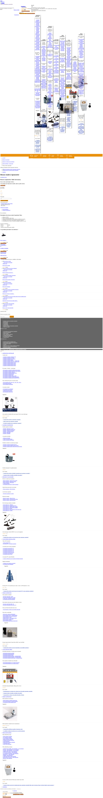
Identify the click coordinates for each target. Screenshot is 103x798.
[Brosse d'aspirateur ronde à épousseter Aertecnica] (11, 169)
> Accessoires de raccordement (37, 101)
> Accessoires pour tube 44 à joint (56, 68)
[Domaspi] (2, 1)
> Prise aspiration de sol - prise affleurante (62, 84)
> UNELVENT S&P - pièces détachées (81, 87)
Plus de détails (2, 185)
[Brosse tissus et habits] (7, 261)
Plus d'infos (5, 209)
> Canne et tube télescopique (43, 69)
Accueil (4, 157)
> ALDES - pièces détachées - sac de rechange (81, 70)
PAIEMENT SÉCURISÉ (44, 156)
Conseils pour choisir (7, 335)
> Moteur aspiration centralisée (81, 46)
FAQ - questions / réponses (8, 334)
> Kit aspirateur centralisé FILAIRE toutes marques (37, 58)
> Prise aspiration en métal (62, 87)
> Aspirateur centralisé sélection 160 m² (37, 43)
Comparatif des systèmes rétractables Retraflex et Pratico (68, 125)
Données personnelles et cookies (20, 349)
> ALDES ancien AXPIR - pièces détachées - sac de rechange (81, 64)
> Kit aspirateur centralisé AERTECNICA (37, 67)
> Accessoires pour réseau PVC (56, 70)
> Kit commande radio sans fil (37, 107)
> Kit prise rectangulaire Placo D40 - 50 (62, 61)
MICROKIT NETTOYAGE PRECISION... (10, 300)
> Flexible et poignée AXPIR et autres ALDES (44, 83)
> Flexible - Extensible (44, 60)
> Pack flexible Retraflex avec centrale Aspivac (68, 78)
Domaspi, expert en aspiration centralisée (10, 321)
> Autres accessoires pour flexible (44, 71)
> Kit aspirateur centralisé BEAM (38, 70)
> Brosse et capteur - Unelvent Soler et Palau (50, 73)
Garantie (4, 344)
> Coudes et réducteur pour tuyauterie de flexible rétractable (56, 80)
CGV (7, 349)
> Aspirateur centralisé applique (37, 29)
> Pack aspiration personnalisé (37, 95)
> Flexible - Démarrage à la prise (43, 47)
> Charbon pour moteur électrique (81, 48)
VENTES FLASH (53, 156)
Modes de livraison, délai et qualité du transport (11, 345)
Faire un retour (5, 333)
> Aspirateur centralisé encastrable (37, 23)
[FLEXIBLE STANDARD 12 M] (3, 246)
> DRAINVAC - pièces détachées (81, 83)
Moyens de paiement (6, 347)
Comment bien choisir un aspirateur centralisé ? (37, 142)
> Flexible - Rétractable (44, 58)
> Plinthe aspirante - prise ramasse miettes (62, 89)
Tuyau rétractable (7, 649)
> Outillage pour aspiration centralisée (56, 88)
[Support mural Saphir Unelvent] (3, 253)
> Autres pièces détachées (81, 57)
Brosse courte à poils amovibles (8, 307)
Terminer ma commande (26, 11)
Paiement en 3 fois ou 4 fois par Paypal (10, 346)
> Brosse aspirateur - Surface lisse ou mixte (50, 34)
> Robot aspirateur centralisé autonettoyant (75, 63)
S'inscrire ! (11, 316)
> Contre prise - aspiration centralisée (62, 46)
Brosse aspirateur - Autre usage (8, 163)
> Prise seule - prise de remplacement (62, 78)
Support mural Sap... (3, 255)
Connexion (15, 790)
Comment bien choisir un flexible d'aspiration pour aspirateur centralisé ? (44, 119)
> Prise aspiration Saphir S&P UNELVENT (62, 96)
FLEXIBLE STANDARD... (4, 248)
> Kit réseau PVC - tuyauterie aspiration (56, 48)
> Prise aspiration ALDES (62, 94)
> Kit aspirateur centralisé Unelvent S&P (37, 74)
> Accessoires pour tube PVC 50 (56, 59)
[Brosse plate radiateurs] (7, 282)
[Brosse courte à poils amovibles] (8, 303)
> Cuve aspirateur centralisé (81, 44)
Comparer (21, 794)
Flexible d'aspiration (43, 40)
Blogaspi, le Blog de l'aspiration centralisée (10, 325)
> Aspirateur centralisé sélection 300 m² (37, 48)
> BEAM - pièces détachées (81, 93)
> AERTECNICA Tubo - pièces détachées (81, 74)
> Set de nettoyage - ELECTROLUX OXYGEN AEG (50, 103)
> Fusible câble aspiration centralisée (81, 52)
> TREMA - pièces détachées (81, 85)
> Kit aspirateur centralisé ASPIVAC (37, 64)
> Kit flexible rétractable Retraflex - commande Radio (69, 61)
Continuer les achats (16, 794)
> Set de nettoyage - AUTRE (50, 106)
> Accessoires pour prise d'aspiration (62, 49)
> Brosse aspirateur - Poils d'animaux (50, 54)
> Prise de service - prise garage (62, 92)
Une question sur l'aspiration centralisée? (10, 331)
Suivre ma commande (7, 332)
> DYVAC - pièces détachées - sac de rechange (81, 68)
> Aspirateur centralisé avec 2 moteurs (37, 26)
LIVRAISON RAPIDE (36, 156)
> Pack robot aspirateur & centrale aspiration (75, 67)
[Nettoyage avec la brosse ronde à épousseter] (10, 170)
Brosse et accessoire (6, 159)
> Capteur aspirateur (50, 44)
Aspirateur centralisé (8, 353)
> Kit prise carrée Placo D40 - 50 (62, 58)
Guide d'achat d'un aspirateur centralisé (37, 146)
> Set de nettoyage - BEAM (50, 99)
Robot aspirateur (7, 696)
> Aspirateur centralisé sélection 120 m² (37, 40)
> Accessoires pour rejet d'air (37, 103)
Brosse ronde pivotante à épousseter (9, 279)
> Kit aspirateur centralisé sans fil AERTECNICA (37, 81)
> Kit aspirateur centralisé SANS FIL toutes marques (37, 61)
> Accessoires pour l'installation (56, 91)
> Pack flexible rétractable (37, 93)
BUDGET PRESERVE (70, 156)
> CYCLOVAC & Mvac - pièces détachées (81, 77)
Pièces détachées (7, 732)
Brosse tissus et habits (6, 265)
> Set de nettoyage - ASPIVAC (50, 85)
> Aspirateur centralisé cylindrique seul (37, 20)
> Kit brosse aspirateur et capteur (50, 62)
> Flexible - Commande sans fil (44, 55)
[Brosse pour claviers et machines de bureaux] (11, 289)
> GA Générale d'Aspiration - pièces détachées (81, 80)
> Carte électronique (81, 50)
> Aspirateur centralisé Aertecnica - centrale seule (37, 37)
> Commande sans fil (81, 55)
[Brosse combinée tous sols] (3, 238)
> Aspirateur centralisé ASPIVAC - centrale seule (37, 33)
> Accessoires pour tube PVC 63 (56, 65)
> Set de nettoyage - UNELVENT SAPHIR (50, 96)
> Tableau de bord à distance (37, 105)
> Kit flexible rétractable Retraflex (68, 51)
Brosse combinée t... (3, 240)
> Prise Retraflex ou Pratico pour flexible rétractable (62, 71)
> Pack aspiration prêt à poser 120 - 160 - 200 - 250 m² (38, 90)
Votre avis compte (6, 326)
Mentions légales (12, 349)
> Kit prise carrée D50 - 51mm (62, 41)
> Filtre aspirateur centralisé (81, 40)
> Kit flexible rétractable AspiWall (68, 48)
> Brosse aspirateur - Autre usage (50, 41)
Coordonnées (5, 323)
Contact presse (5, 324)
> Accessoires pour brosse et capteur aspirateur (50, 46)
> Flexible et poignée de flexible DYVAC (44, 80)
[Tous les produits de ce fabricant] (3, 177)
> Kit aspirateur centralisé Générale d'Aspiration (37, 78)
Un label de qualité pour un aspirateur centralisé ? (37, 150)
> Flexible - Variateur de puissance (44, 53)
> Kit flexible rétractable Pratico (68, 54)
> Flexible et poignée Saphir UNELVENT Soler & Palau (43, 87)
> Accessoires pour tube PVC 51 (56, 56)
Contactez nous (6, 337)
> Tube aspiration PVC (56, 46)
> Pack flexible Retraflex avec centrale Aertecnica (68, 75)
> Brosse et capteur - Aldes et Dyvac (50, 69)
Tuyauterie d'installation (55, 40)
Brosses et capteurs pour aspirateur (8, 161)
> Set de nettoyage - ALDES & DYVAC (50, 88)
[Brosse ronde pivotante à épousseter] (9, 275)
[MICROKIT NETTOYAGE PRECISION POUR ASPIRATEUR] (14, 296)
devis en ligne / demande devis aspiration (10, 342)
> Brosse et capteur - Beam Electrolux (50, 76)
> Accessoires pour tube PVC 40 (56, 62)
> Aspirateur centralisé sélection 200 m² (37, 45)
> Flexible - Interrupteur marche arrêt (44, 50)
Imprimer (4, 172)
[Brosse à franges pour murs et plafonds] (10, 268)
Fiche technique (6, 210)
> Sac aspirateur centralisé (81, 42)
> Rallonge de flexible (43, 67)
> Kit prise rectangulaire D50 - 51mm (62, 43)
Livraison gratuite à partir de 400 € (6, 203)
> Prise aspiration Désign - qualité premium (62, 81)
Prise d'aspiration (7, 592)
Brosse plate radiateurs (6, 286)
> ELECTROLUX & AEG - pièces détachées (81, 90)
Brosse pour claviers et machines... (8, 293)
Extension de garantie (7, 343)
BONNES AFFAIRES (61, 156)
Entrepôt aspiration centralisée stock (9, 341)
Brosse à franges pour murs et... (8, 272)
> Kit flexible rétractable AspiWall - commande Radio (69, 58)
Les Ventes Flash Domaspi (7, 336)
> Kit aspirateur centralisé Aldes (37, 72)
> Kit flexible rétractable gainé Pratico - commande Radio (69, 65)
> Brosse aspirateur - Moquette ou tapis (50, 38)
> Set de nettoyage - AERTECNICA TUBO (50, 92)
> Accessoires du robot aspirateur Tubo (75, 70)
